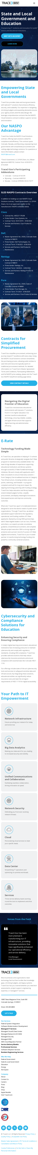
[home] (10, 3)
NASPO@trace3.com (8, 154)
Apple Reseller (6, 1092)
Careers (4, 1082)
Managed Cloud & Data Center (11, 1031)
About (3, 1077)
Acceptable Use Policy (19, 1137)
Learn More (12, 44)
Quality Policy (5, 1137)
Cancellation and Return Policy (11, 1144)
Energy (3, 1067)
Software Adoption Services (10, 1050)
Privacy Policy (30, 1134)
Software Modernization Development (14, 1026)
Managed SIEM (6, 1039)
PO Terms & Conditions (28, 1141)
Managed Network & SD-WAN (11, 1034)
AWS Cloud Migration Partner (11, 1042)
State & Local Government (10, 1062)
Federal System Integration (10, 1024)
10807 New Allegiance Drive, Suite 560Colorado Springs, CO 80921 (14, 1000)
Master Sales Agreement (9, 1141)
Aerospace (4, 1070)
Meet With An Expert (12, 36)
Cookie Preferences (8, 1148)
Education (4, 1064)
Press (3, 1085)
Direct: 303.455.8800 (8, 1007)
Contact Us (5, 1079)
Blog (2, 1087)
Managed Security (7, 1037)
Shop (3, 1090)
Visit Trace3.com (6, 1095)
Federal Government (8, 1059)
